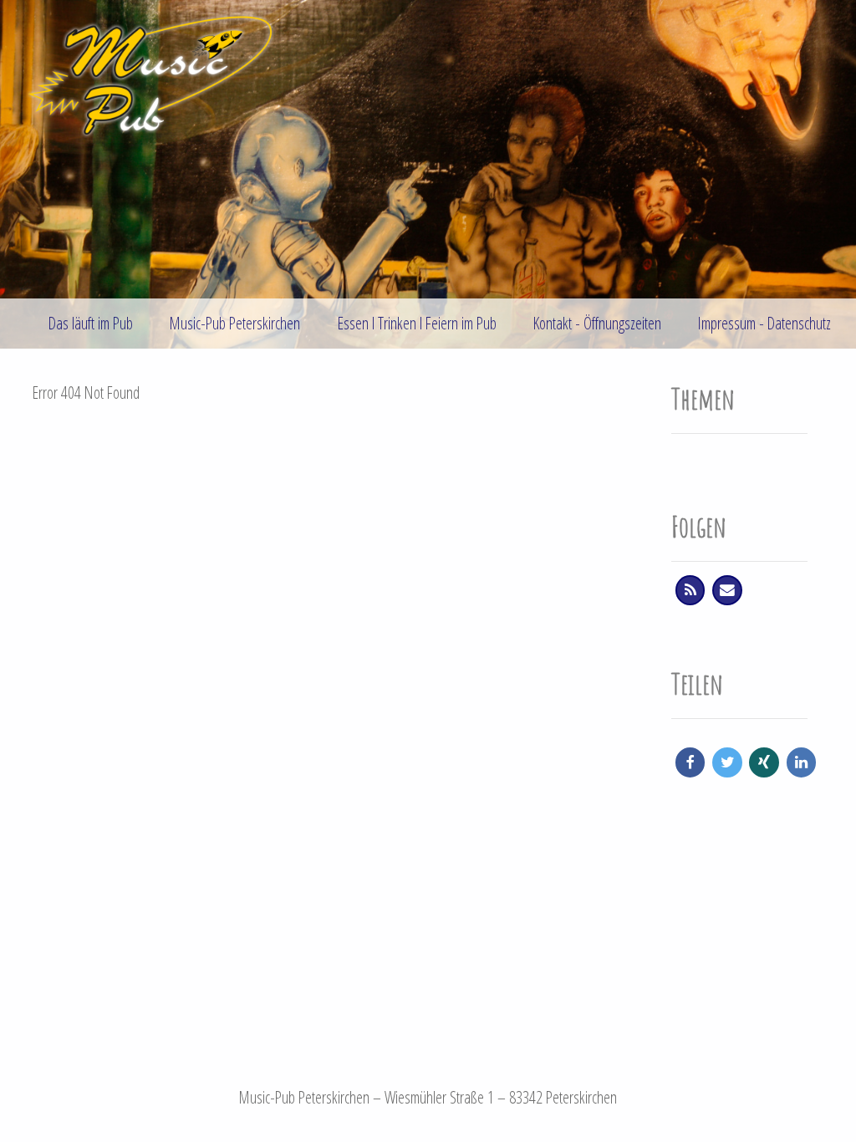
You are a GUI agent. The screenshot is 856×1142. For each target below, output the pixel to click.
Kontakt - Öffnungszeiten (597, 323)
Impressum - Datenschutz (764, 323)
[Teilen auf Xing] (763, 762)
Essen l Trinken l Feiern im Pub (417, 323)
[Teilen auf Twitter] (726, 762)
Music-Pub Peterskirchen (235, 323)
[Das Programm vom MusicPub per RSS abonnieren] (690, 589)
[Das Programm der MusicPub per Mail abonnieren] (726, 589)
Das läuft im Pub (90, 323)
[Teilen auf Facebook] (690, 762)
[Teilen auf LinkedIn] (801, 762)
